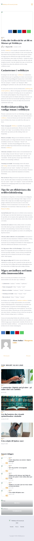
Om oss (16, 526)
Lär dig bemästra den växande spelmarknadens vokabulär (12, 415)
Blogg (2, 37)
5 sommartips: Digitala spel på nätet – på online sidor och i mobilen (16, 388)
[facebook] (10, 31)
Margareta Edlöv (9, 46)
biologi (5, 165)
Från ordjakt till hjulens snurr (12, 441)
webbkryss (8, 50)
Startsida (22, 526)
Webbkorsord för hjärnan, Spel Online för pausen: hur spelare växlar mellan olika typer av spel (20, 477)
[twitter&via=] (15, 31)
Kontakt (11, 526)
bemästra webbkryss (22, 300)
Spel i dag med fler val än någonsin (18, 467)
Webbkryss (14, 125)
